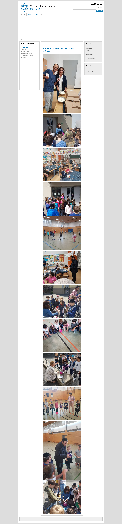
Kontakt (23, 519)
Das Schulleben (33, 14)
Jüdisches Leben (26, 63)
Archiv (23, 50)
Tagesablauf (25, 51)
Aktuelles (36, 39)
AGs (22, 59)
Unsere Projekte (26, 53)
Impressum (31, 519)
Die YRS (23, 14)
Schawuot (44, 39)
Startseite (22, 40)
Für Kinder (24, 61)
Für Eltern (44, 14)
